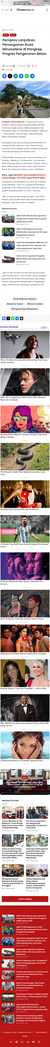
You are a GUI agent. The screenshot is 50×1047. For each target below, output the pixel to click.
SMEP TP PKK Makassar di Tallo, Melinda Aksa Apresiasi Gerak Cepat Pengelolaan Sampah (32, 232)
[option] (25, 782)
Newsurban (9, 66)
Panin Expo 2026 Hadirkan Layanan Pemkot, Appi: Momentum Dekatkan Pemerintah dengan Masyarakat (37, 853)
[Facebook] (4, 318)
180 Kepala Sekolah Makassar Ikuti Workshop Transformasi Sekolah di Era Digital (12, 882)
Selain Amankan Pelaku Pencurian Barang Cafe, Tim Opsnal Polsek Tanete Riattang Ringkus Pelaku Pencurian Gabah (13, 853)
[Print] (21, 318)
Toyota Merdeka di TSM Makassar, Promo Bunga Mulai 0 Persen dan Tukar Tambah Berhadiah (12, 824)
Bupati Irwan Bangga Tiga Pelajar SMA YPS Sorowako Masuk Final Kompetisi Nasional (30, 985)
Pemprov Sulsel (35, 304)
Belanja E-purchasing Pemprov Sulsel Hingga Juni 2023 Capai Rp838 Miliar (23, 176)
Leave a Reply (25, 899)
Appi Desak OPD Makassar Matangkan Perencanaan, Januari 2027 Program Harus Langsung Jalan (32, 1007)
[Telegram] (17, 318)
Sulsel (13, 35)
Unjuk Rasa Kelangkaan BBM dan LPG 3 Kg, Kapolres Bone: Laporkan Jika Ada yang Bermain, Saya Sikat (32, 245)
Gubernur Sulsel (15, 304)
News (12, 30)
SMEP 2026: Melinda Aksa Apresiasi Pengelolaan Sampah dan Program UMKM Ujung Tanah (31, 219)
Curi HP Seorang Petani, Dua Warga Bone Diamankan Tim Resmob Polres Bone (36, 824)
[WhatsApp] (12, 318)
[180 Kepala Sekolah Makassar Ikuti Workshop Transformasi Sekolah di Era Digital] (13, 870)
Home (6, 30)
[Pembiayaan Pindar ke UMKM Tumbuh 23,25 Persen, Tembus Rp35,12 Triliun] (8, 997)
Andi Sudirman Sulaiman (25, 299)
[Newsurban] (25, 10)
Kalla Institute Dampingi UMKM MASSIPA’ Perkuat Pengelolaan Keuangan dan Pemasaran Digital (25, 784)
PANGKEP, (6, 122)
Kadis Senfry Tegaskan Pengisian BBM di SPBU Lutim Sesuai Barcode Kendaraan (30, 259)
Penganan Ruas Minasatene (25, 309)
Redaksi (25, 1036)
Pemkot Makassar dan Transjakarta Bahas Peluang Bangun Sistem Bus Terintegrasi (31, 963)
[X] (8, 318)
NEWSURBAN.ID (18, 122)
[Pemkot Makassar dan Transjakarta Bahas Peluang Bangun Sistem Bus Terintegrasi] (8, 963)
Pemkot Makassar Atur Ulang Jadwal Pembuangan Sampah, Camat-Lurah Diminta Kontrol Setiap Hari (35, 883)
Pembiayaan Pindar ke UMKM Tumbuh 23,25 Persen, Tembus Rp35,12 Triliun (32, 995)
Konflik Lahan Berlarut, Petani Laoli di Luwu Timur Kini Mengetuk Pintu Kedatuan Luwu (32, 974)
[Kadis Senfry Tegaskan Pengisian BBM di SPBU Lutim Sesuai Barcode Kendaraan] (8, 258)
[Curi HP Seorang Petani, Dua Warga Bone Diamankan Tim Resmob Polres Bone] (37, 812)
